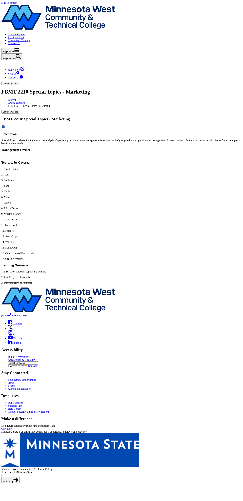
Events (11, 385)
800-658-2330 (14, 315)
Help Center (14, 408)
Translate (32, 366)
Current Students (16, 34)
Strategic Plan (15, 405)
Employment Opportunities (22, 379)
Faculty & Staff (16, 37)
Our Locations (15, 402)
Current (12, 99)
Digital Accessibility (18, 356)
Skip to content (9, 2)
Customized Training (19, 40)
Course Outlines (16, 102)
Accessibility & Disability (21, 359)
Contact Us (14, 43)
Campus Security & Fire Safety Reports (28, 411)
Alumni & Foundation (19, 388)
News (11, 382)
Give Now (6, 428)
